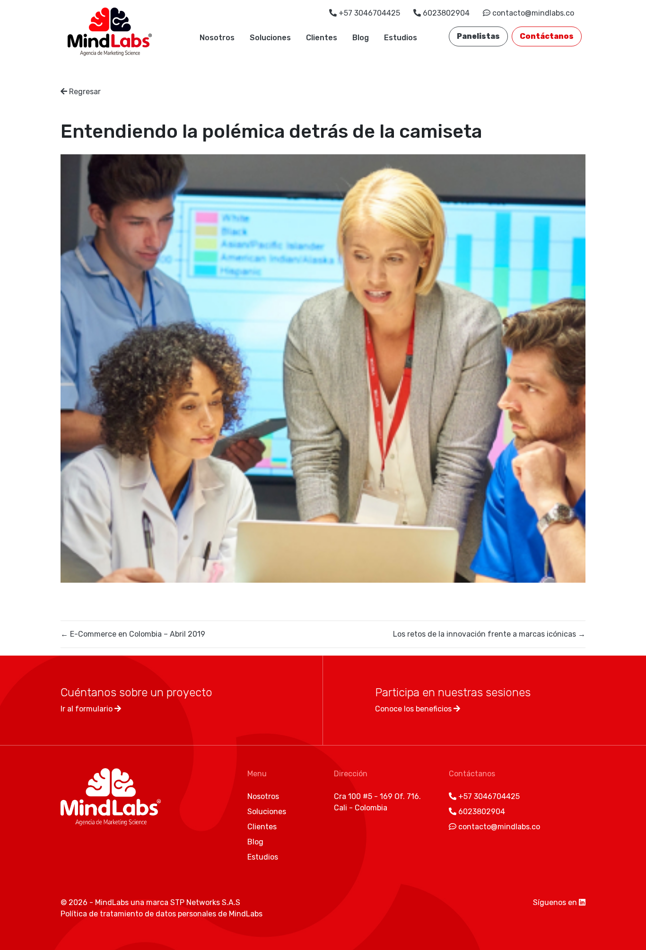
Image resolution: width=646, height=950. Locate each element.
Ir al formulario (87, 708)
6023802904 (446, 13)
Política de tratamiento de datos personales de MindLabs (161, 913)
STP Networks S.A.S (205, 902)
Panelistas (478, 36)
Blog (360, 37)
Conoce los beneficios (414, 708)
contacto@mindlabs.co (532, 13)
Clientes (321, 37)
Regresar (84, 91)
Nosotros (217, 37)
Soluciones (270, 37)
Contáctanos (547, 36)
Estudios (400, 37)
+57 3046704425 (369, 13)
